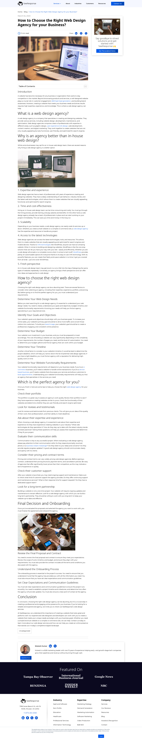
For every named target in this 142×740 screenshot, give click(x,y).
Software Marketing (84, 716)
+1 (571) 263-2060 (30, 713)
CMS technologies (44, 245)
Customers (90, 3)
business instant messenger (36, 446)
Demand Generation (84, 708)
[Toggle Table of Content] (84, 86)
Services (56, 3)
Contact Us (118, 4)
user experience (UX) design (57, 126)
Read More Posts (26, 658)
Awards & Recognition (109, 721)
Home (20, 12)
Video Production (83, 721)
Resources (102, 3)
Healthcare (57, 716)
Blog (25, 12)
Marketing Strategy (84, 704)
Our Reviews (106, 708)
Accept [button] (101, 736)
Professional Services (61, 721)
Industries (78, 3)
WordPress (77, 252)
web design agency (81, 229)
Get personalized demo (107, 51)
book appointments (25, 375)
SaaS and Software (60, 704)
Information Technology (62, 725)
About (68, 3)
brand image (50, 324)
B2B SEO (80, 725)
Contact (104, 725)
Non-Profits (57, 708)
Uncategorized (24, 631)
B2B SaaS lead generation (61, 101)
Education (57, 712)
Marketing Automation (85, 712)
